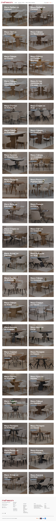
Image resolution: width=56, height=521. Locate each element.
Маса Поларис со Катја (11, 180)
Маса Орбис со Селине (37, 8)
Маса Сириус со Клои (36, 205)
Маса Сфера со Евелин (10, 131)
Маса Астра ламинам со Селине (36, 83)
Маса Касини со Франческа (11, 155)
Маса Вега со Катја (36, 328)
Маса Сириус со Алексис (10, 106)
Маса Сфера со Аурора (10, 377)
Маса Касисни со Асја (37, 254)
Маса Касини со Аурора (10, 328)
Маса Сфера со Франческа (37, 32)
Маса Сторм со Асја (37, 106)
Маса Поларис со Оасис (37, 426)
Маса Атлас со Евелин (11, 254)
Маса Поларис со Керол (37, 352)
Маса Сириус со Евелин (10, 278)
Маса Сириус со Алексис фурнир (10, 353)
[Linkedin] (5, 513)
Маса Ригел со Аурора (11, 451)
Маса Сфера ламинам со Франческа (10, 83)
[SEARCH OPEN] (44, 2)
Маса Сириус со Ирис (10, 402)
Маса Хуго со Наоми (36, 377)
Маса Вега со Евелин (10, 205)
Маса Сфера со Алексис (36, 131)
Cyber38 (16, 518)
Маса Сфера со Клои (10, 303)
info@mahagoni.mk (15, 509)
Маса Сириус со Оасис (36, 303)
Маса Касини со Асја (36, 475)
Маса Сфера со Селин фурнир (36, 58)
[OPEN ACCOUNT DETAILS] (45, 2)
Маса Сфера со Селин (10, 32)
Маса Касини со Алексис (36, 451)
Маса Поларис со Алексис (11, 426)
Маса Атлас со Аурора (11, 475)
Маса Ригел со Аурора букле (37, 180)
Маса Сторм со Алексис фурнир (11, 230)
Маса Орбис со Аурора (11, 8)
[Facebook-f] (2, 513)
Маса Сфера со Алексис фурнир (36, 156)
